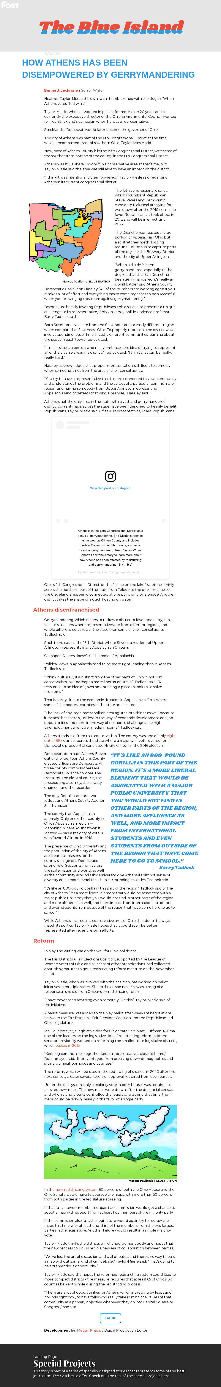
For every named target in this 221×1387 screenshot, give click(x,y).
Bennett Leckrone (61, 90)
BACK (110, 1318)
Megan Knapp (89, 1330)
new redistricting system (76, 1190)
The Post (107, 572)
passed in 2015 (67, 1045)
